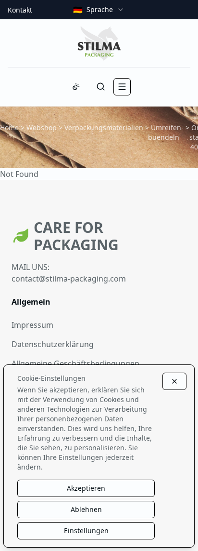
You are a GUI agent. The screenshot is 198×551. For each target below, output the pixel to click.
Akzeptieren (86, 488)
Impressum (32, 325)
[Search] (101, 86)
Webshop (41, 127)
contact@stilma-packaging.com (69, 278)
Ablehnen (86, 509)
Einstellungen (86, 530)
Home (9, 127)
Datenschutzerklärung (53, 344)
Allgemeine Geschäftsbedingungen (75, 363)
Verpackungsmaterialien (103, 127)
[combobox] (98, 9)
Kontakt (20, 9)
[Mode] (76, 86)
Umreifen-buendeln (166, 132)
